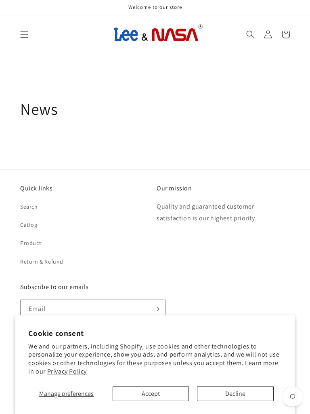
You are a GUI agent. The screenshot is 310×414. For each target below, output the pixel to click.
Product (30, 243)
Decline (235, 393)
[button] (24, 34)
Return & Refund (41, 261)
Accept (151, 393)
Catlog (29, 224)
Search (29, 206)
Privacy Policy (67, 371)
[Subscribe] (156, 309)
